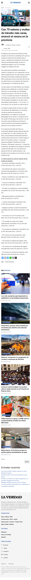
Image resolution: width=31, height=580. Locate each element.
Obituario (4, 532)
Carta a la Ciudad (6, 534)
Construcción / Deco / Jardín (9, 519)
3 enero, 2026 (6, 48)
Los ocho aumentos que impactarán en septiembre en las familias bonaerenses (14, 297)
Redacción (3, 564)
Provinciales (8, 7)
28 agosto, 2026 (6, 454)
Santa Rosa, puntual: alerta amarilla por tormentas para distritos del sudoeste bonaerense (14, 327)
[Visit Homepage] (15, 2)
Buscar (3, 459)
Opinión (3, 537)
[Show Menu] (2, 2)
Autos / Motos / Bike (7, 517)
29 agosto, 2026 (6, 300)
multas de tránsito (9, 261)
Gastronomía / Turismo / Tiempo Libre (11, 522)
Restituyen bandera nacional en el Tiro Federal (13, 482)
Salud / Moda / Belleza (7, 524)
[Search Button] (29, 2)
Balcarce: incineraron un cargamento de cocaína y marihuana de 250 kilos (15, 358)
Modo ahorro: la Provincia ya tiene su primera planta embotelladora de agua (14, 451)
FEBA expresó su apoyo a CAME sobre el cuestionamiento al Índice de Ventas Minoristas (15, 420)
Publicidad (11, 564)
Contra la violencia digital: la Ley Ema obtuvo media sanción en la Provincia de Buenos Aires (15, 389)
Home (2, 7)
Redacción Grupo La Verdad (13, 45)
